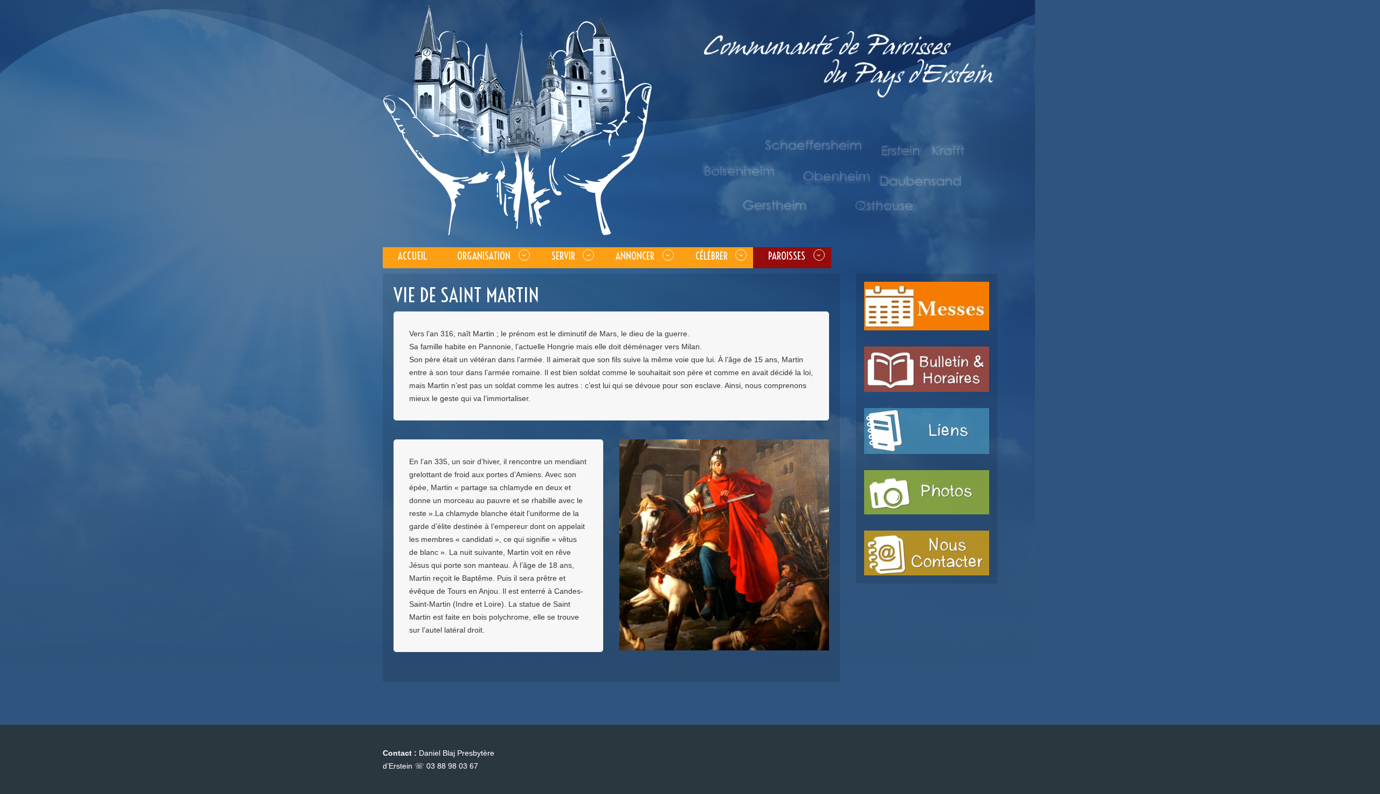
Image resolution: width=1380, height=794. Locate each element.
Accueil (412, 255)
